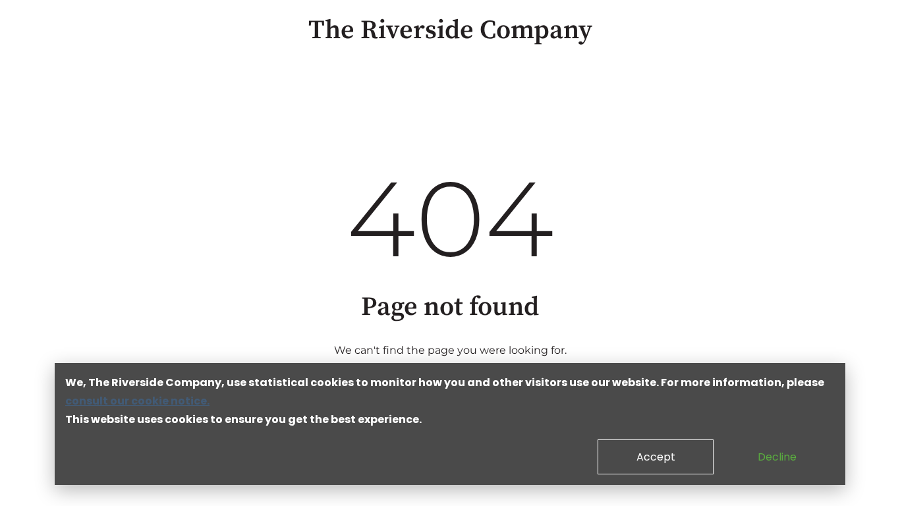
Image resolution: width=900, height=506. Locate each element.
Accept (655, 456)
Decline (777, 456)
